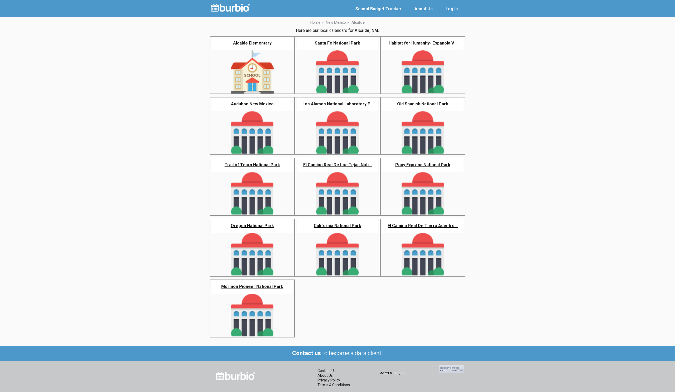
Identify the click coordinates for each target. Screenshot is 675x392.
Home (315, 22)
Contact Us (326, 371)
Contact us (307, 353)
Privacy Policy (328, 380)
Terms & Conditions (333, 385)
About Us (325, 375)
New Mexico (336, 22)
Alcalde (358, 22)
